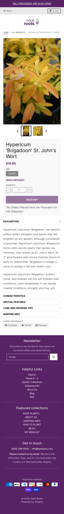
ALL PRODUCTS (18, 32)
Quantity (10, 185)
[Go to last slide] (18, 131)
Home (6, 32)
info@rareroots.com (42, 448)
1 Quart (12, 173)
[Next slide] (46, 131)
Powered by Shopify (32, 501)
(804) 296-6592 (20, 448)
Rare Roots (37, 498)
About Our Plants (15, 180)
